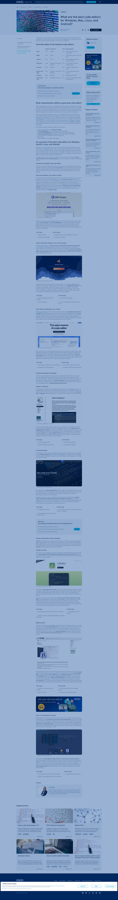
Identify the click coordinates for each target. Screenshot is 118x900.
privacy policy (26, 886)
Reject (49, 886)
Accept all (8, 888)
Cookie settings (110, 886)
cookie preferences (56, 885)
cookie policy (20, 886)
